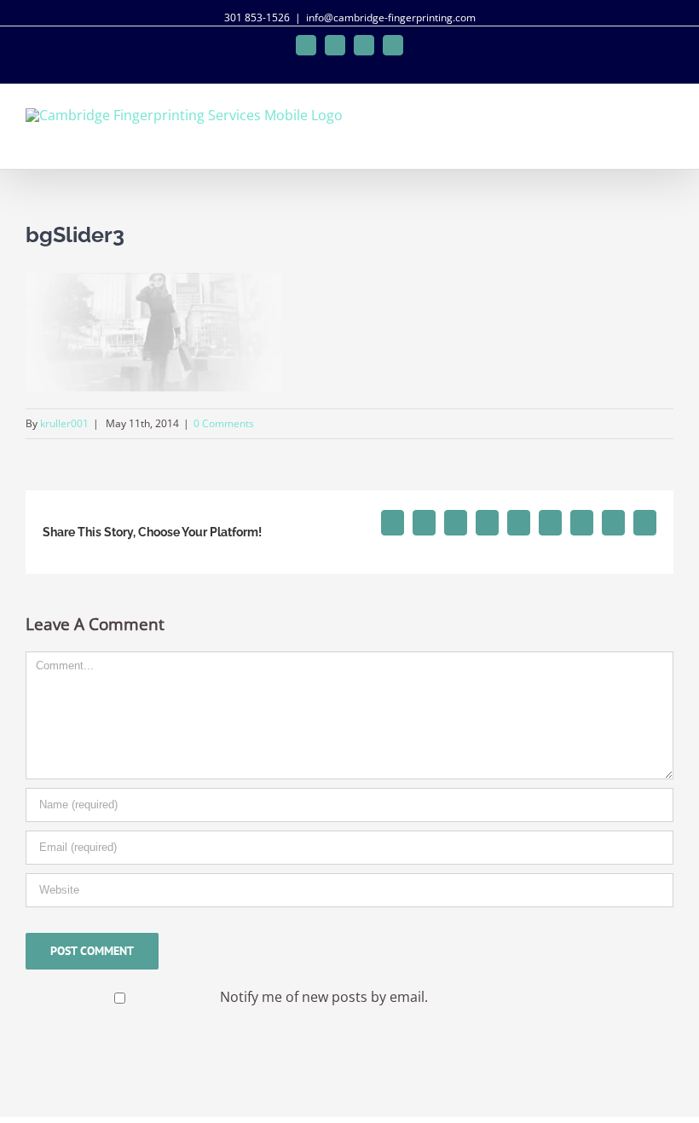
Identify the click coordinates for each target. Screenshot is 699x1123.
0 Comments (224, 423)
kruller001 (64, 423)
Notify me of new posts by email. (324, 996)
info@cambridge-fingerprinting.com (391, 17)
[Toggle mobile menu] (666, 121)
